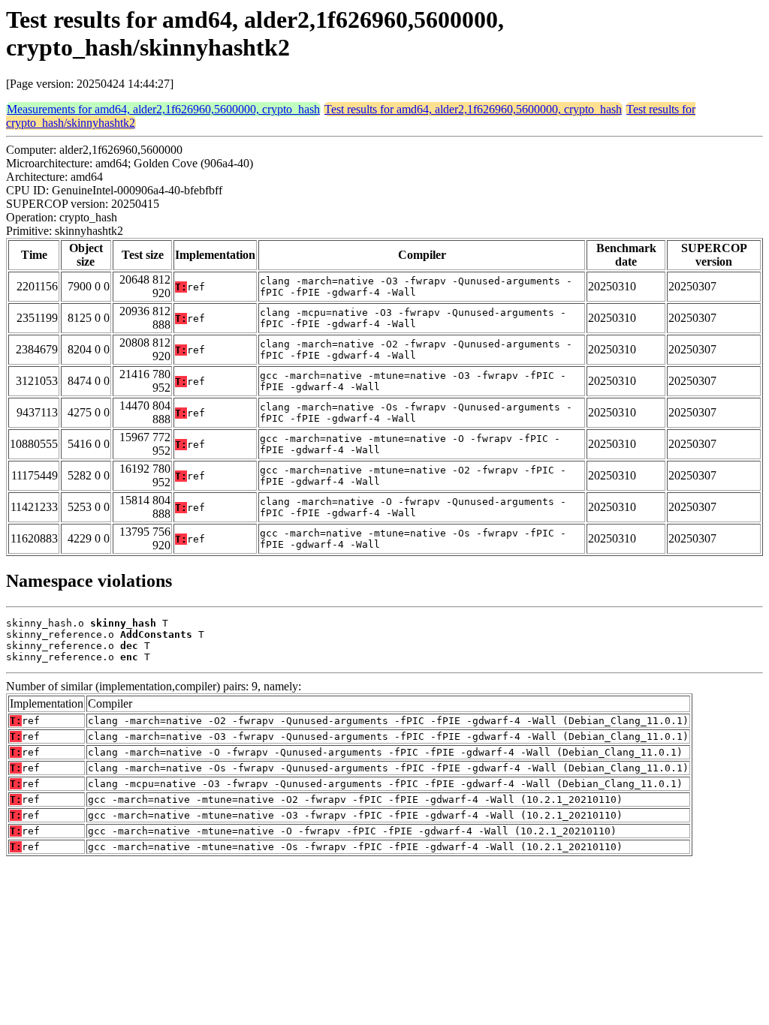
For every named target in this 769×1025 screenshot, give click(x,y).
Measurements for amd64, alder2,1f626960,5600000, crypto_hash (163, 109)
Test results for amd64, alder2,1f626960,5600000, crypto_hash (473, 109)
